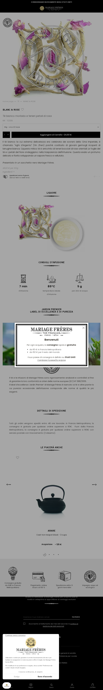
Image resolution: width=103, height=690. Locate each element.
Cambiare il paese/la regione (51, 360)
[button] (31, 685)
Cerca (51, 687)
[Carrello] (92, 685)
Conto (72, 687)
